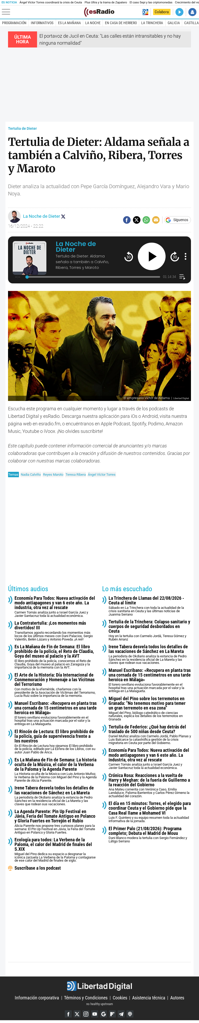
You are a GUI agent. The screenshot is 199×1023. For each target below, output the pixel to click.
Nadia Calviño (31, 474)
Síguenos (180, 220)
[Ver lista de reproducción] (182, 277)
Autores (177, 997)
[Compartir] (127, 220)
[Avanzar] (175, 256)
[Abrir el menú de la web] (42, 12)
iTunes (129, 1013)
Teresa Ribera (76, 474)
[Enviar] (146, 220)
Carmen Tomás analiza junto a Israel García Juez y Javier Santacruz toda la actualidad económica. (55, 607)
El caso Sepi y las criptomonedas (151, 2)
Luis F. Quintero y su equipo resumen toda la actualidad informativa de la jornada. (150, 812)
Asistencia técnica (148, 997)
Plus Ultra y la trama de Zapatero (106, 2)
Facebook (68, 1013)
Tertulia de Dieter (22, 128)
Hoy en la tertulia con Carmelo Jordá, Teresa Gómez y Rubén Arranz (149, 630)
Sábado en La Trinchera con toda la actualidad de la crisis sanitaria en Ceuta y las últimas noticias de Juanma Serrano (146, 606)
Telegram (121, 1013)
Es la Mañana (69, 23)
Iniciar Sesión (192, 12)
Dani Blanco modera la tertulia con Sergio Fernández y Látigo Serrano (148, 834)
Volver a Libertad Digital (145, 12)
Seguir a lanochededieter (63, 216)
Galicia (174, 23)
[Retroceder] (129, 256)
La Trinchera (152, 23)
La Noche (93, 23)
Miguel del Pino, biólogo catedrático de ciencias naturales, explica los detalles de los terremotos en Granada (147, 708)
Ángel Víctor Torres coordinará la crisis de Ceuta (50, 2)
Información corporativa (37, 997)
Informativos (42, 23)
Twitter (77, 1013)
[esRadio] (99, 12)
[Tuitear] (136, 220)
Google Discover (103, 1013)
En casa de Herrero (121, 23)
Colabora (162, 12)
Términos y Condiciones (86, 997)
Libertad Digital (99, 986)
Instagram (85, 1013)
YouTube (94, 1013)
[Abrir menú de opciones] (185, 256)
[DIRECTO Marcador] (179, 12)
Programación (14, 23)
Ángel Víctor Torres (102, 474)
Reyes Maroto (53, 474)
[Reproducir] (152, 256)
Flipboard (112, 1013)
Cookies (120, 997)
